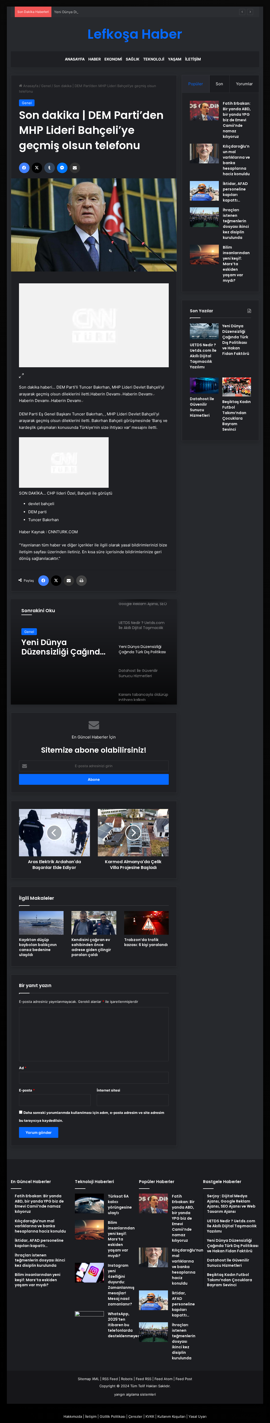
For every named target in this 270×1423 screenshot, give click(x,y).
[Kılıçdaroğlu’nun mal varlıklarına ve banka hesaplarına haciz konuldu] (204, 153)
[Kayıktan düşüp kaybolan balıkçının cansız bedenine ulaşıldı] (41, 923)
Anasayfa (75, 59)
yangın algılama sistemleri (135, 1394)
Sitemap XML (88, 1379)
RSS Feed (110, 1379)
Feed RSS (143, 1379)
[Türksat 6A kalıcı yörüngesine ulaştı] (89, 1203)
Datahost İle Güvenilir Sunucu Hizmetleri (64, 647)
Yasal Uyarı (197, 1416)
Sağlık (132, 59)
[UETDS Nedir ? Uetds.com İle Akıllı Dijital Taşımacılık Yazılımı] (204, 331)
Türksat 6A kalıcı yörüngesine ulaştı (120, 1204)
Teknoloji (153, 59)
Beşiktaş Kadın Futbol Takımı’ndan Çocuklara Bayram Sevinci (236, 415)
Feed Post (184, 1379)
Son (219, 83)
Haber (94, 59)
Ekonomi (113, 59)
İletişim (193, 59)
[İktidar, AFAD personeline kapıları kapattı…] (204, 191)
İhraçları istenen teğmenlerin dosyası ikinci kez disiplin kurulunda (236, 223)
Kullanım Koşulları (171, 1416)
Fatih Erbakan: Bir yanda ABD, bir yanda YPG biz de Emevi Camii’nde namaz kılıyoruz (237, 120)
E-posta (27, 1090)
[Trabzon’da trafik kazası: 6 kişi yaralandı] (146, 923)
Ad (22, 1068)
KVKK (150, 1416)
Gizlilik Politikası (112, 1416)
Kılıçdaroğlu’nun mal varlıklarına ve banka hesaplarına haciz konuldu (187, 1267)
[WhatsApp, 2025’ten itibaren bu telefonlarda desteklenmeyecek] (89, 1321)
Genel (46, 86)
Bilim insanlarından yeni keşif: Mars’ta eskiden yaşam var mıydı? (236, 264)
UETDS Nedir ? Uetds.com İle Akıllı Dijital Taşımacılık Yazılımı (203, 356)
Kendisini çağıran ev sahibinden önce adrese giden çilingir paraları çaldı (91, 947)
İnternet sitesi (108, 1090)
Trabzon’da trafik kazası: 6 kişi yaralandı (146, 942)
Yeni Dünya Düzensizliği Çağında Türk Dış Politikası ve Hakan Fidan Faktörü (115, 12)
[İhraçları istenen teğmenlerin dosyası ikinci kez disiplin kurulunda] (204, 217)
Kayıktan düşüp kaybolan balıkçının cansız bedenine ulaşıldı (38, 947)
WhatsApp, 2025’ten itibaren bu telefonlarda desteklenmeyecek (126, 1325)
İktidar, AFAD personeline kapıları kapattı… (235, 192)
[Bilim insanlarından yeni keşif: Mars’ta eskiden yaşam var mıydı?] (204, 254)
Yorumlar (244, 83)
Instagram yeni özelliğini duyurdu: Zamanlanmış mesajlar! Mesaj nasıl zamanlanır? (121, 1285)
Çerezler (135, 1416)
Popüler (195, 83)
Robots (127, 1379)
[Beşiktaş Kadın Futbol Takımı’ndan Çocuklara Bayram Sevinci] (236, 387)
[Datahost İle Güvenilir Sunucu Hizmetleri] (204, 386)
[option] (94, 652)
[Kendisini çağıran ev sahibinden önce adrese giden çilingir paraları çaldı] (93, 923)
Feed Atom (163, 1379)
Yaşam (174, 59)
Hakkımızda (73, 1416)
